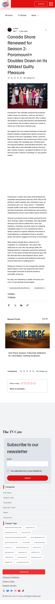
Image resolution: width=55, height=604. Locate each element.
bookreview (37, 557)
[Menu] (51, 4)
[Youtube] (19, 591)
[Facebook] (11, 591)
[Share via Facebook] (9, 305)
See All (45, 319)
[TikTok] (23, 591)
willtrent (36, 552)
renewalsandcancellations (19, 288)
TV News (11, 294)
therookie (10, 552)
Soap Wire (7, 502)
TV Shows (22, 15)
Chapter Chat (8, 497)
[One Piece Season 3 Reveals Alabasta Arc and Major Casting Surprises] (27, 335)
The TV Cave (12, 432)
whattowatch (12, 532)
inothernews (40, 542)
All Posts (9, 15)
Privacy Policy (9, 581)
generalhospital (12, 542)
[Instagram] (15, 591)
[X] (4, 591)
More (33, 15)
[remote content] (27, 176)
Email (9, 459)
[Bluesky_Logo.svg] (7, 591)
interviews (23, 557)
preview (26, 532)
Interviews (7, 493)
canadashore (39, 288)
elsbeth (9, 562)
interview (23, 552)
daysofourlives (24, 562)
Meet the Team (9, 507)
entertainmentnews (14, 527)
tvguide (31, 527)
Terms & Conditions (11, 577)
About (5, 512)
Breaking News (23, 547)
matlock (10, 557)
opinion (38, 547)
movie (9, 547)
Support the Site (9, 585)
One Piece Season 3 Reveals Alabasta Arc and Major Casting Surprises (27, 354)
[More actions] (45, 29)
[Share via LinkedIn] (21, 305)
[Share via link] (27, 305)
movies (27, 542)
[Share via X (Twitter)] (15, 305)
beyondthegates (38, 537)
